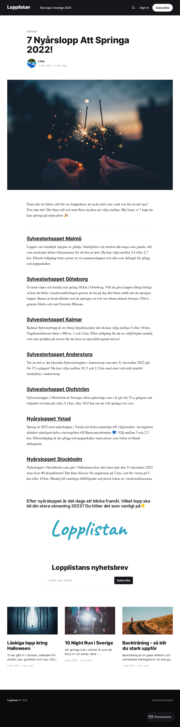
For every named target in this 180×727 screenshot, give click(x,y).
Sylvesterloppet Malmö (54, 238)
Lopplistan (18, 7)
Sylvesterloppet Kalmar (54, 319)
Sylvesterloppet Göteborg (57, 279)
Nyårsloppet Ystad (49, 419)
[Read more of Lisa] (32, 63)
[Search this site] (133, 8)
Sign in (144, 7)
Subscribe (162, 7)
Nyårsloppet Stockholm (54, 459)
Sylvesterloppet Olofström (58, 389)
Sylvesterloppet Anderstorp (60, 354)
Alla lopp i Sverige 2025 (55, 7)
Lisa (41, 61)
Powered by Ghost (162, 700)
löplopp (32, 31)
